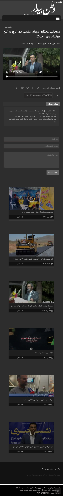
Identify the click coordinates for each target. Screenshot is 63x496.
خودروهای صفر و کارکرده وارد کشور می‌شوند (37, 400)
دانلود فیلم (8, 27)
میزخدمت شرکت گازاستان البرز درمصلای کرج (37, 212)
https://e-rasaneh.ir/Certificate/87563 (43, 475)
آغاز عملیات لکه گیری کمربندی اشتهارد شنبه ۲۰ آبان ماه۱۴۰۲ (33, 259)
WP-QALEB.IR (43, 493)
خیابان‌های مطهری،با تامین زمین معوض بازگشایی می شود (32, 447)
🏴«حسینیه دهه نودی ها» (44, 353)
